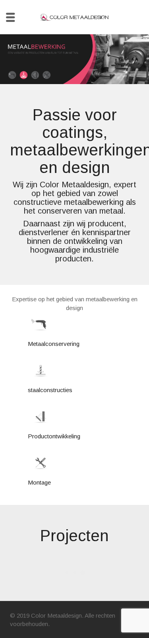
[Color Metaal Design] (74, 16)
